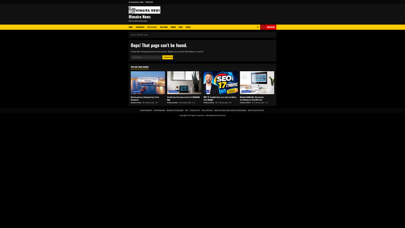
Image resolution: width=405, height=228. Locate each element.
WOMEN (173, 27)
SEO (186, 110)
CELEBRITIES (140, 27)
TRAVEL (188, 27)
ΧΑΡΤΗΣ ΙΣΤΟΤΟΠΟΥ (256, 110)
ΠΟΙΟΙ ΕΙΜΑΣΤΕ (146, 110)
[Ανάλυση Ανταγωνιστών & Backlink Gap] (184, 82)
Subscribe (271, 27)
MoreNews (210, 115)
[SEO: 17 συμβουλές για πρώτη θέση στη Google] (221, 82)
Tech (207, 91)
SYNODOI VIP (195, 110)
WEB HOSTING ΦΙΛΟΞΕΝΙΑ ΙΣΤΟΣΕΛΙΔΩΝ (230, 110)
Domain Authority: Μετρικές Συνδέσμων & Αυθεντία (252, 98)
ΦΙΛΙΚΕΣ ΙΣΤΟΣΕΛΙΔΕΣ (175, 110)
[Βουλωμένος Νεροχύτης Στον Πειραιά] (148, 82)
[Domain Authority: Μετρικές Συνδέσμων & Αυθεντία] (257, 82)
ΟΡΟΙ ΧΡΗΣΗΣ (207, 110)
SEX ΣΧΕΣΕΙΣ (152, 27)
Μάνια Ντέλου (137, 103)
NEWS (181, 27)
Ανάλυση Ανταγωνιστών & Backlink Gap (183, 98)
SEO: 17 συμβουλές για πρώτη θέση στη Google (220, 98)
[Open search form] (258, 27)
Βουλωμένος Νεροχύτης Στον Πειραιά (145, 98)
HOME (131, 27)
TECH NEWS (164, 27)
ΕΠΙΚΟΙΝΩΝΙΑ (159, 110)
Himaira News (140, 17)
